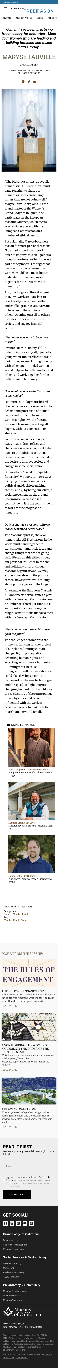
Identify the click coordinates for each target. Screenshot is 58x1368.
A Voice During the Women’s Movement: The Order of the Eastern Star (25, 1048)
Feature (7, 18)
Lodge (40, 18)
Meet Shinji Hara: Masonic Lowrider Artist (31, 769)
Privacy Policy (22, 1357)
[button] (23, 81)
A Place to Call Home (19, 1109)
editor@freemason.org (15, 1350)
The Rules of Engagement (23, 991)
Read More (9, 1005)
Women (25, 920)
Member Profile (24, 18)
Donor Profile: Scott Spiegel (23, 876)
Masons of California (11, 2)
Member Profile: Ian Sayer (22, 822)
